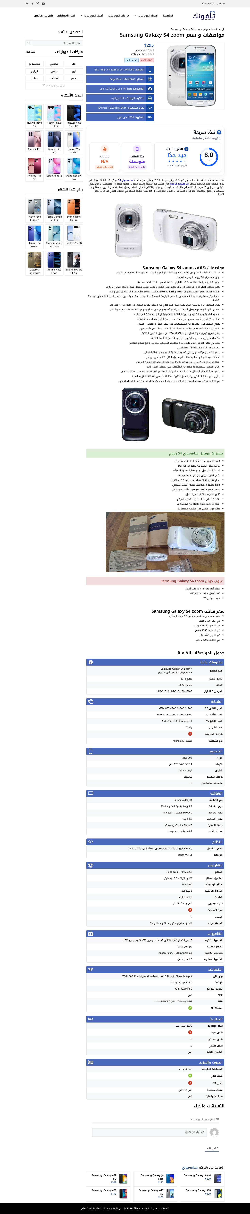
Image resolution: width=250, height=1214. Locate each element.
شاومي (54, 64)
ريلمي (54, 71)
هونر (74, 78)
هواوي (34, 71)
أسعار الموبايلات (148, 15)
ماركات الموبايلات (118, 15)
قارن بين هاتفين (43, 15)
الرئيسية (168, 15)
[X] (37, 3)
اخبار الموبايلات (66, 15)
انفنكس (54, 78)
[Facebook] (32, 3)
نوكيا (34, 78)
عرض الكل (30, 52)
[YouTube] (43, 3)
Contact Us (208, 3)
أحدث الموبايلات (93, 15)
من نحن (221, 3)
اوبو (74, 71)
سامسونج (208, 29)
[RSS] (26, 3)
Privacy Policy (111, 1208)
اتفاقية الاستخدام (91, 1208)
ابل (74, 64)
